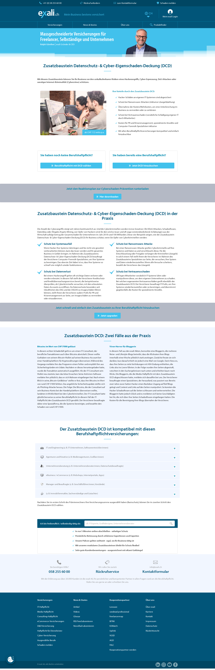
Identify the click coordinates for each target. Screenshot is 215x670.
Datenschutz (151, 625)
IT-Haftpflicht (43, 606)
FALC (112, 645)
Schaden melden (168, 3)
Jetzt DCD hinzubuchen (145, 165)
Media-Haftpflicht (45, 611)
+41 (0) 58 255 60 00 (52, 3)
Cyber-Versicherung (46, 635)
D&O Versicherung (45, 625)
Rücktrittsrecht (152, 630)
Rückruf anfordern (92, 3)
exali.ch (48, 13)
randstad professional (119, 611)
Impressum (151, 621)
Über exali (150, 606)
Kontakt (149, 616)
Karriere (149, 611)
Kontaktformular (155, 571)
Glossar (76, 616)
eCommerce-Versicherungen (50, 621)
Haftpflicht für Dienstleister (49, 630)
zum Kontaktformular (126, 3)
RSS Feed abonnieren (83, 621)
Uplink (113, 630)
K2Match (114, 625)
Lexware (113, 606)
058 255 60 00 (59, 571)
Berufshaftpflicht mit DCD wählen (73, 165)
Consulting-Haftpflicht (47, 616)
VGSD (112, 635)
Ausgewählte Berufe (46, 640)
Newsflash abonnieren (83, 625)
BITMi (112, 621)
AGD (112, 640)
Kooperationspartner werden (123, 649)
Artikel (76, 606)
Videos (76, 611)
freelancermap (116, 616)
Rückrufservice (107, 571)
